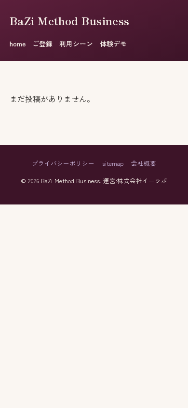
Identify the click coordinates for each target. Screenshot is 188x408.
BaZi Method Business (70, 20)
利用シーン (76, 43)
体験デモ (113, 43)
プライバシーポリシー (63, 163)
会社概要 (143, 163)
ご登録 (42, 43)
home (18, 43)
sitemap (112, 163)
